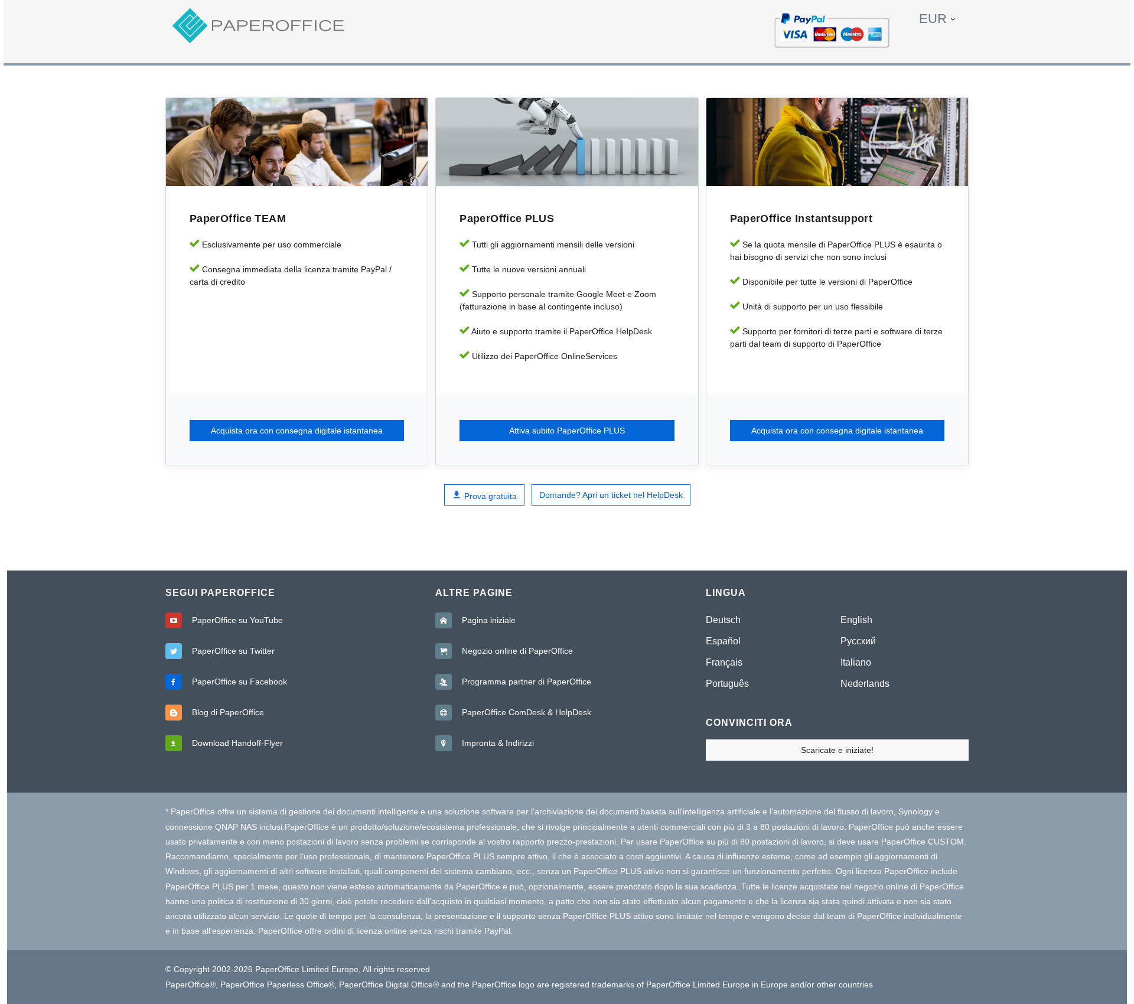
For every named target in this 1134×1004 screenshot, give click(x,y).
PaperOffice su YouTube (237, 620)
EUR (933, 18)
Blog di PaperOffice (228, 712)
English (856, 620)
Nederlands (864, 684)
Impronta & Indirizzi (498, 743)
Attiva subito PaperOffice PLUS (567, 430)
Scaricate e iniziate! (837, 750)
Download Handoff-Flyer (237, 743)
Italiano (855, 662)
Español (723, 641)
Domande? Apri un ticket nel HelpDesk (611, 495)
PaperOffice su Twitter (233, 651)
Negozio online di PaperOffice (517, 651)
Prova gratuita (489, 496)
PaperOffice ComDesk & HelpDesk (526, 712)
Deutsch (723, 620)
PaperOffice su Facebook (239, 681)
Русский (858, 641)
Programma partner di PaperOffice (526, 681)
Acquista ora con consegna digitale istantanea (297, 430)
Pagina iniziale (489, 620)
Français (724, 662)
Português (727, 684)
